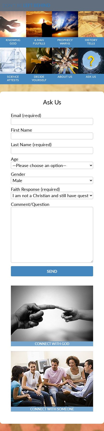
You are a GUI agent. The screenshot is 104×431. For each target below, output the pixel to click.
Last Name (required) (31, 144)
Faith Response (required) (35, 189)
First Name (21, 130)
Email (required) (26, 115)
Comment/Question (30, 204)
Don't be (26, 5)
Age (14, 159)
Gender (18, 174)
